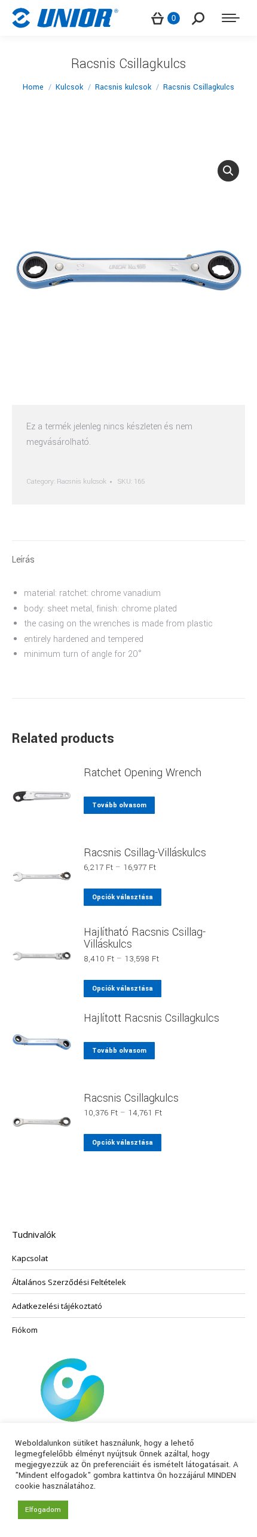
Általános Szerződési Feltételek (69, 1282)
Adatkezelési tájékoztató (57, 1306)
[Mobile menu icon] (230, 18)
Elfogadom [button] (43, 1510)
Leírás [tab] (23, 560)
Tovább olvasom (119, 805)
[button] (228, 171)
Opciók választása (122, 897)
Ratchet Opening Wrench (142, 773)
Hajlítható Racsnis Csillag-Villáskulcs (145, 938)
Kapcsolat (30, 1258)
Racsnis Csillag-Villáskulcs (145, 853)
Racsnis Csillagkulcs (131, 1098)
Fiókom (25, 1329)
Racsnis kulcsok (81, 482)
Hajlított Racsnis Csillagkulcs (151, 1018)
